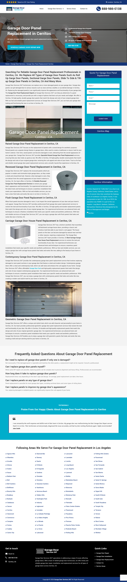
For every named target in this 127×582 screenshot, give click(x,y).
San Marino (99, 473)
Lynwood (69, 473)
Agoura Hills (11, 454)
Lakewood (40, 533)
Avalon (9, 469)
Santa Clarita (99, 476)
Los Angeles (70, 469)
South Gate (99, 499)
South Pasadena (100, 503)
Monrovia (69, 488)
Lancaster (69, 454)
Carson (9, 506)
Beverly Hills (11, 491)
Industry (39, 503)
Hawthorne (40, 488)
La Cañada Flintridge (43, 514)
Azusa (9, 473)
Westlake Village (100, 529)
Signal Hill (98, 491)
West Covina (99, 521)
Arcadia (9, 461)
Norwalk (68, 499)
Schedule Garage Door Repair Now (25, 47)
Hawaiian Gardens (43, 484)
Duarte (39, 461)
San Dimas (98, 461)
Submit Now (103, 119)
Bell (8, 480)
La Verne (39, 529)
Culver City (10, 533)
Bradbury (10, 495)
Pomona (68, 521)
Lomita (68, 461)
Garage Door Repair (102, 553)
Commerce (10, 518)
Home (41, 9)
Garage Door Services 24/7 (63, 580)
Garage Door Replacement (105, 560)
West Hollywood (100, 525)
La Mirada (40, 521)
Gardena (39, 473)
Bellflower (10, 488)
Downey (39, 458)
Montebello (69, 491)
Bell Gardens (11, 484)
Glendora (39, 480)
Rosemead (98, 458)
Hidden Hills (41, 495)
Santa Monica (99, 484)
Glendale (39, 476)
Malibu (68, 476)
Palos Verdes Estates (73, 506)
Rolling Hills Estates (102, 454)
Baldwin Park (11, 476)
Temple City (99, 506)
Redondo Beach (71, 529)
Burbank (10, 499)
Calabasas (10, 503)
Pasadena (69, 514)
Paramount (69, 510)
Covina (9, 525)
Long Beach (70, 465)
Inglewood (40, 506)
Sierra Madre (99, 488)
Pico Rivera (69, 518)
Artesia (9, 465)
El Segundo (40, 469)
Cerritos (9, 510)
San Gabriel (99, 469)
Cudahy (9, 529)
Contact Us (83, 9)
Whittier (98, 533)
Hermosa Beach (42, 491)
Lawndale (69, 458)
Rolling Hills (70, 533)
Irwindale (40, 510)
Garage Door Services (55, 9)
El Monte (39, 465)
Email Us (11, 554)
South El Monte (100, 495)
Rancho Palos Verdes (73, 525)
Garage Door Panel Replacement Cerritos (40, 64)
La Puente (40, 525)
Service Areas (71, 9)
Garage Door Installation (104, 556)
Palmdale (69, 503)
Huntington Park (42, 499)
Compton (10, 521)
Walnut (97, 518)
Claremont (10, 514)
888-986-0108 (112, 9)
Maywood (69, 484)
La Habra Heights (42, 518)
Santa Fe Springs (101, 480)
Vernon (97, 514)
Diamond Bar (41, 454)
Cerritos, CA (118, 2)
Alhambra (10, 458)
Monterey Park (71, 495)
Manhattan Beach (71, 480)
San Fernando (99, 465)
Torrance (98, 510)
